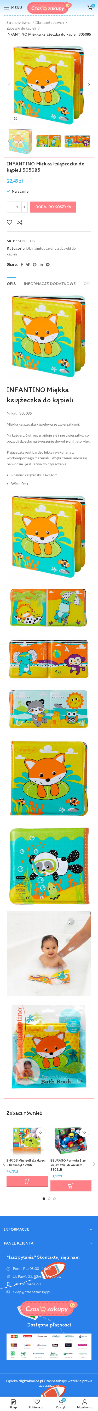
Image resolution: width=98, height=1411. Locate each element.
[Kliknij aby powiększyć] (15, 118)
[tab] (11, 283)
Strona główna (19, 22)
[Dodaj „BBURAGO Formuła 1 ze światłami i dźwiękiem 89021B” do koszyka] (71, 1185)
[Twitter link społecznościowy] (28, 264)
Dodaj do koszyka (53, 207)
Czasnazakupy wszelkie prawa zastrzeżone (55, 1383)
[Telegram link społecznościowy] (47, 264)
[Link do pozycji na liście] (49, 1284)
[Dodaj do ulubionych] (9, 222)
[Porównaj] (19, 222)
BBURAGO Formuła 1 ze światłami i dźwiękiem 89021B (68, 1165)
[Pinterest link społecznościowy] (34, 264)
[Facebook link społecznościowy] (22, 264)
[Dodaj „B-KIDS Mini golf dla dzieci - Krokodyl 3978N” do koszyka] (27, 1181)
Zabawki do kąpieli (22, 28)
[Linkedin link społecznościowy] (41, 264)
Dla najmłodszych (50, 22)
